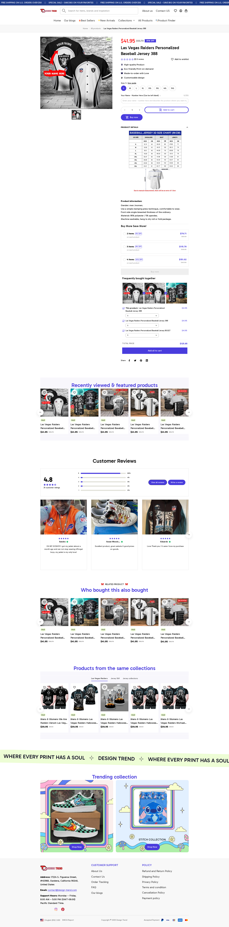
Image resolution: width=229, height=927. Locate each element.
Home (85, 28)
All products (96, 28)
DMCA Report (68, 920)
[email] (62, 890)
